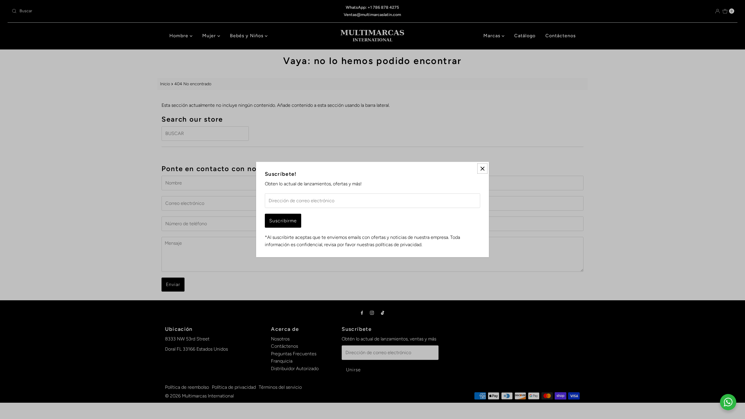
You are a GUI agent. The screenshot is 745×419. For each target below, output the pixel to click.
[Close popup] (482, 169)
